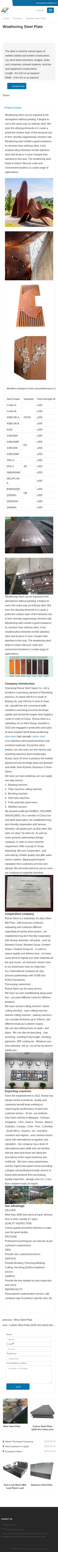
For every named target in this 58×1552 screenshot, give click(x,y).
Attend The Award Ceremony (19, 1441)
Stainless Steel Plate (41, 1485)
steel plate (10, 736)
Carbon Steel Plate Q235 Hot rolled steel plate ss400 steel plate (43, 1428)
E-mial (9, 1344)
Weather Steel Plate (35, 18)
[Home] (16, 11)
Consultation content (16, 1363)
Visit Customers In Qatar (17, 1446)
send (18, 1386)
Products (17, 18)
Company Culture (13, 1451)
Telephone (11, 1353)
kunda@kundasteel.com (15, 1529)
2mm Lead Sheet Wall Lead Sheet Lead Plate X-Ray (15, 1487)
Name (9, 1334)
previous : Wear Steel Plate (17, 1319)
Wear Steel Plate (11, 1426)
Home (6, 18)
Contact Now (18, 86)
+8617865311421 (10, 1525)
